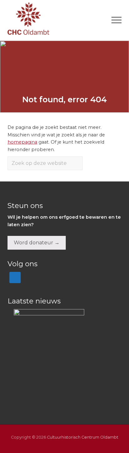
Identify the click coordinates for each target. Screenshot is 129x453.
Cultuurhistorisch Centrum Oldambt (82, 437)
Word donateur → (36, 243)
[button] (116, 20)
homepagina (22, 142)
